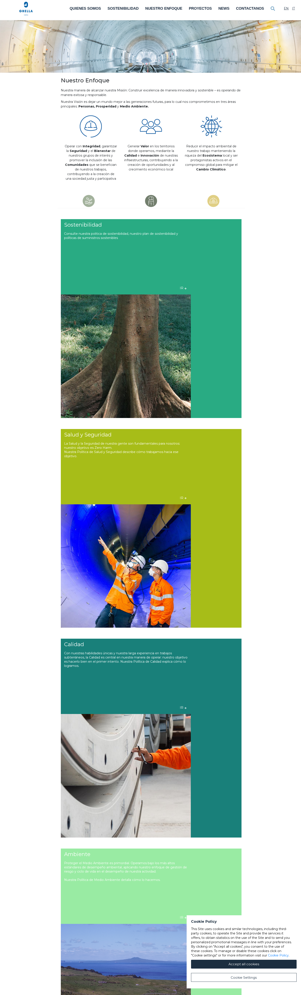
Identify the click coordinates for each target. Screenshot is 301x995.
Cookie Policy (278, 955)
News (223, 8)
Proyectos (200, 8)
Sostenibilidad (123, 8)
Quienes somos (85, 8)
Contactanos (250, 8)
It (293, 8)
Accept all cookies (244, 964)
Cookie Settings (244, 977)
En (286, 8)
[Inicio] (26, 8)
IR (181, 288)
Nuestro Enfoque (163, 8)
